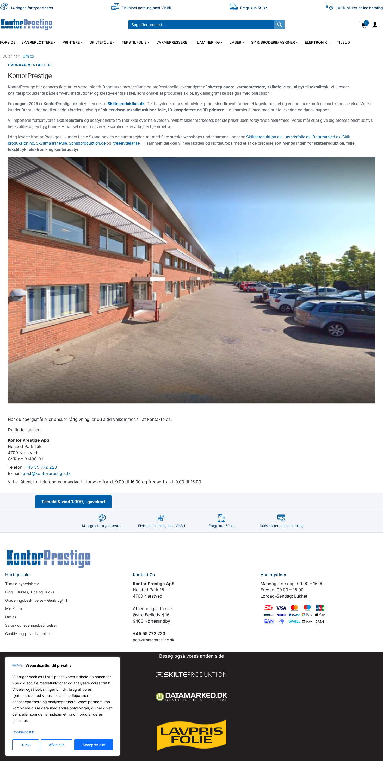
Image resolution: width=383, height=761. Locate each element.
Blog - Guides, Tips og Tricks (29, 592)
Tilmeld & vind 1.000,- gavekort (73, 501)
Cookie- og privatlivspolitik (28, 633)
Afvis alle (56, 745)
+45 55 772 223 (41, 467)
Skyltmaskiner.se (51, 143)
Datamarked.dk (326, 137)
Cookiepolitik (23, 732)
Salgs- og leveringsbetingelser (31, 625)
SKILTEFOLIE (101, 42)
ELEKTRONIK (316, 42)
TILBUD (343, 42)
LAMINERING (208, 42)
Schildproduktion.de (87, 143)
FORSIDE (7, 42)
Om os (28, 56)
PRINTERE (71, 42)
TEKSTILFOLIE (134, 42)
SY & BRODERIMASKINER (273, 42)
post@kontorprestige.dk (47, 473)
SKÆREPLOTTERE (37, 42)
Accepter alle (93, 745)
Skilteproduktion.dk (126, 103)
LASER (235, 42)
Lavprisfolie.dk (297, 137)
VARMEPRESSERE (171, 42)
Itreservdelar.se (126, 143)
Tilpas (25, 745)
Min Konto (13, 608)
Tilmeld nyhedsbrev (22, 583)
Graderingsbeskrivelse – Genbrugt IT (36, 600)
